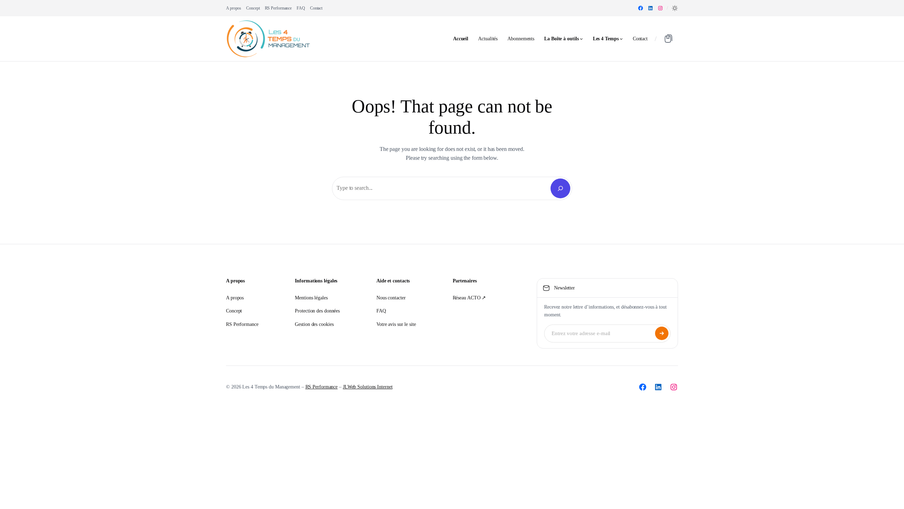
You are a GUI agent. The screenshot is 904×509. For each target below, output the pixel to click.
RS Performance (321, 387)
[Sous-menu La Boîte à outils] (581, 38)
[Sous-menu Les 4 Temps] (621, 38)
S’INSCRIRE (661, 333)
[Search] (560, 188)
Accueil (460, 38)
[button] (675, 8)
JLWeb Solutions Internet (368, 387)
